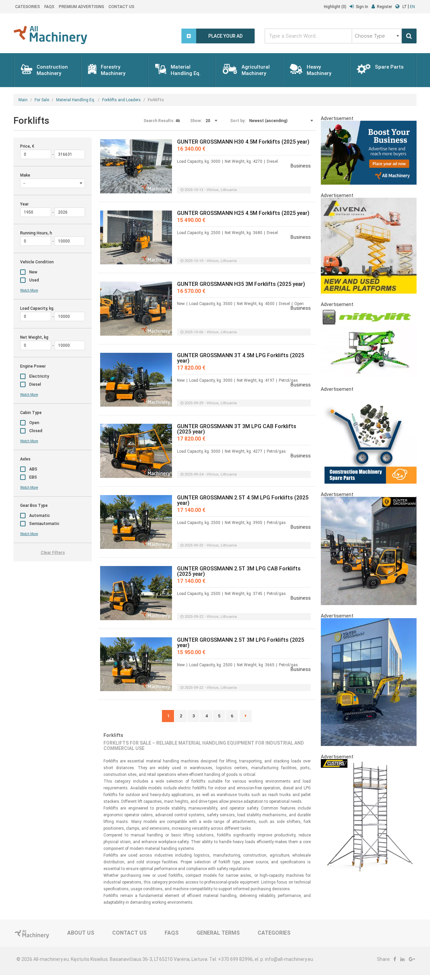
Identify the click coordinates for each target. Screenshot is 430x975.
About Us (80, 933)
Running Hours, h (36, 233)
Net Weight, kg (34, 337)
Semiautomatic (44, 523)
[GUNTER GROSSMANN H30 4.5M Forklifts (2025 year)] (136, 166)
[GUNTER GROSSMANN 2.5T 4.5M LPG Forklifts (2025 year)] (136, 522)
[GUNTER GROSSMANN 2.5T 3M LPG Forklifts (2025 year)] (136, 664)
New (33, 272)
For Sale (42, 100)
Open (34, 422)
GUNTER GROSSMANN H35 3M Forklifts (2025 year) (241, 284)
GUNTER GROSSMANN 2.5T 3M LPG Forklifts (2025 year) (240, 642)
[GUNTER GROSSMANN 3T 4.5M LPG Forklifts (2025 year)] (136, 380)
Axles (25, 459)
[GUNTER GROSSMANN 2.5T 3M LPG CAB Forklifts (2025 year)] (136, 593)
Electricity (39, 376)
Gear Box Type (34, 505)
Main (23, 100)
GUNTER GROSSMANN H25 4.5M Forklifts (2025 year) (243, 213)
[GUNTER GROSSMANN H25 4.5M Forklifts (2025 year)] (136, 238)
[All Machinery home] (50, 35)
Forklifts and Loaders (121, 100)
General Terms (218, 933)
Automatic (39, 515)
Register (384, 6)
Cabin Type (31, 413)
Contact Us (121, 6)
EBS (33, 477)
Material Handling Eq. (75, 100)
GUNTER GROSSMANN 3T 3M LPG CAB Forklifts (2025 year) (236, 429)
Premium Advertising (81, 6)
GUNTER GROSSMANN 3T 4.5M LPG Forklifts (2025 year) (240, 358)
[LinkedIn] (402, 959)
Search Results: (158, 120)
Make (25, 175)
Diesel (35, 384)
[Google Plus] (412, 959)
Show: (196, 120)
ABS (33, 469)
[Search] (409, 36)
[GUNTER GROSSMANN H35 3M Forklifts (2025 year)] (136, 309)
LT (404, 6)
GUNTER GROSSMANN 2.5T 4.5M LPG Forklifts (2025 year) (242, 500)
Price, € (27, 146)
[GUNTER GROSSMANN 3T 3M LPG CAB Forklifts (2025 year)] (136, 451)
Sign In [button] (362, 6)
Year (24, 204)
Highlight (335, 6)
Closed (35, 430)
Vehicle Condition (37, 262)
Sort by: (238, 120)
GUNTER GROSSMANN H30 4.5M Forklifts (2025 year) (243, 142)
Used (34, 280)
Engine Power (33, 366)
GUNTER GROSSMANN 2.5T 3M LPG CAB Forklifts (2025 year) (239, 571)
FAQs (49, 6)
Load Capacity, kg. (37, 308)
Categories (27, 6)
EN (412, 6)
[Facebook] (395, 959)
